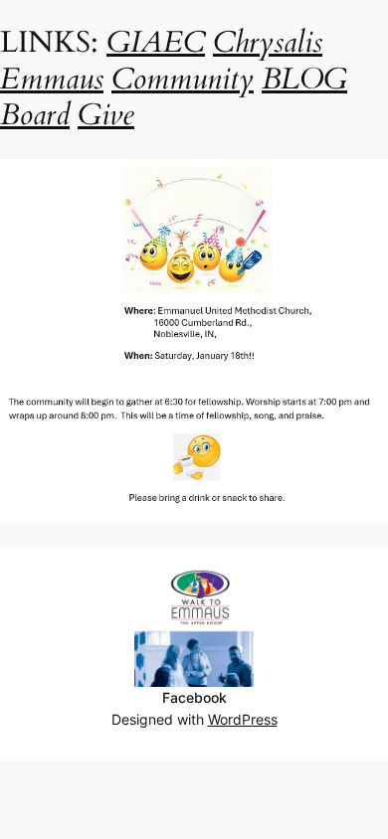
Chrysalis (267, 42)
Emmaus (51, 79)
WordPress (243, 719)
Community (182, 79)
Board (35, 114)
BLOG (304, 79)
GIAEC (155, 42)
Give (106, 114)
